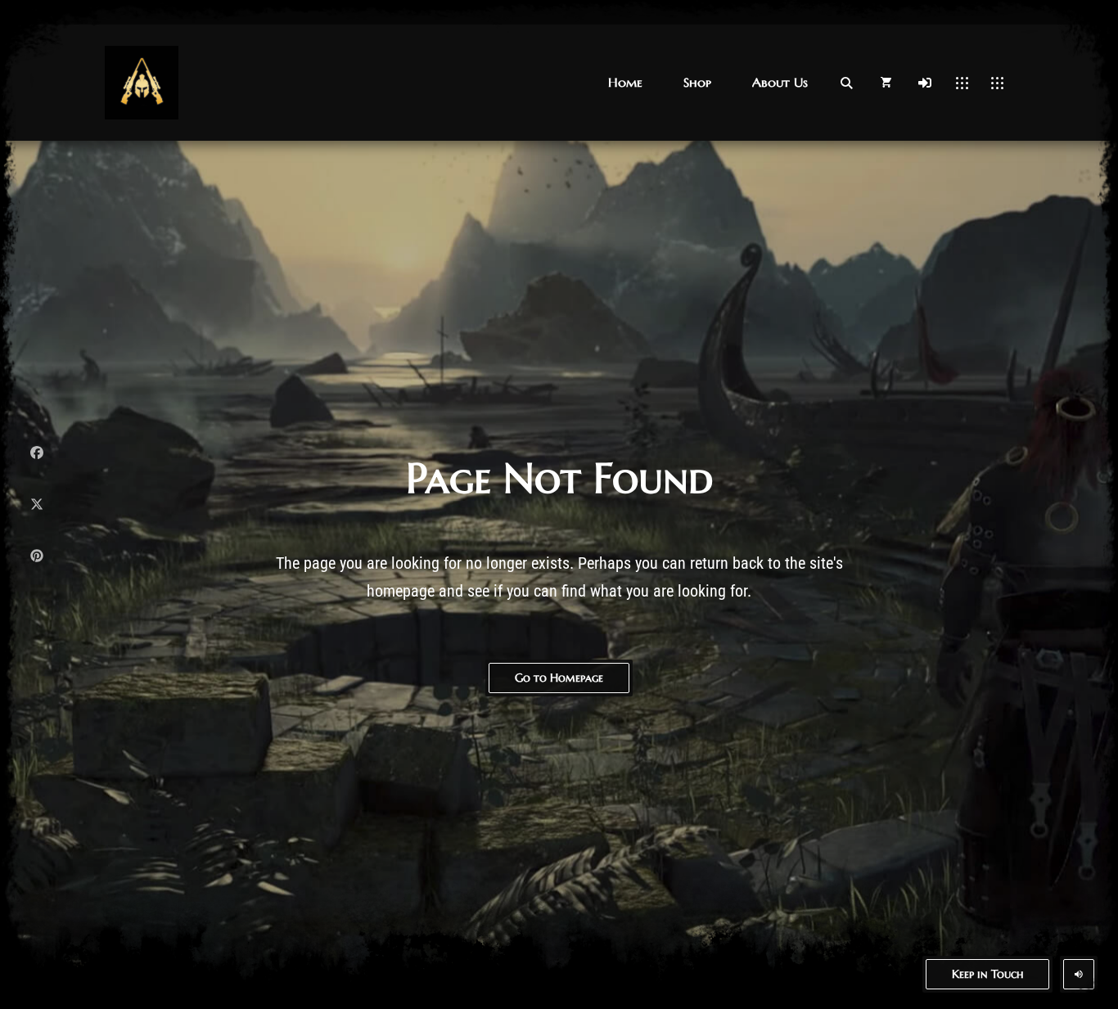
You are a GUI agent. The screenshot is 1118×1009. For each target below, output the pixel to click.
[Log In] (925, 83)
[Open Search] (846, 83)
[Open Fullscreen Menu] (962, 83)
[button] (625, 82)
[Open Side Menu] (997, 83)
